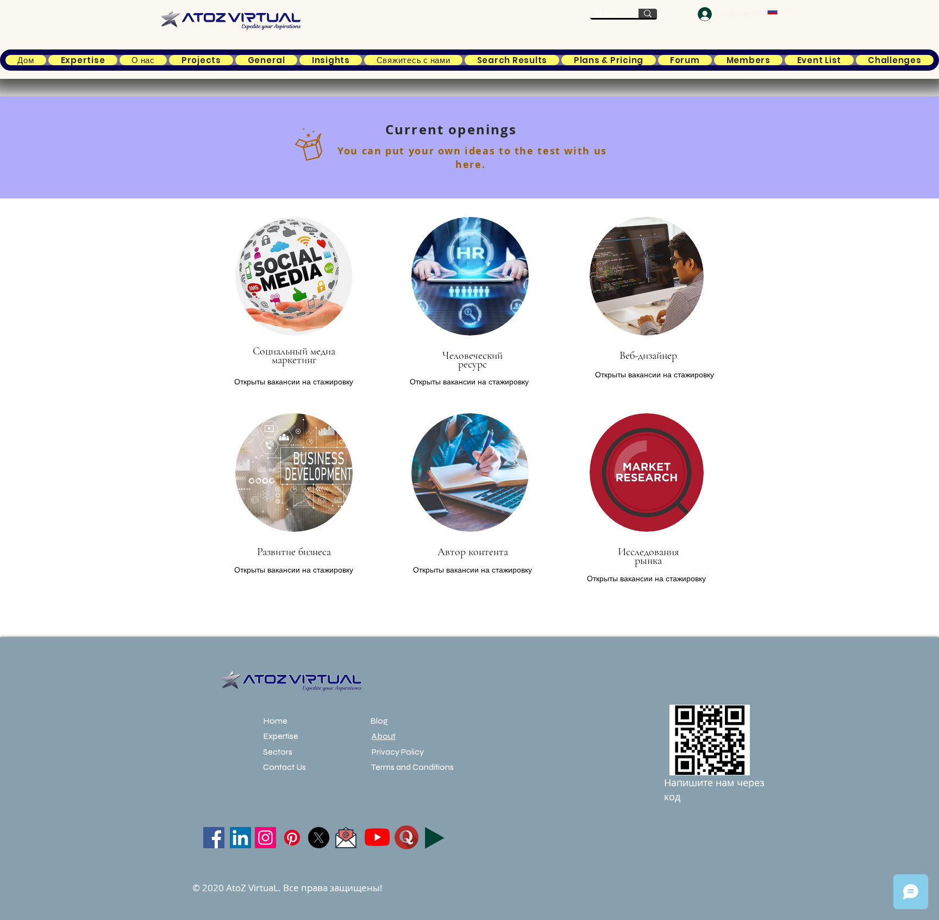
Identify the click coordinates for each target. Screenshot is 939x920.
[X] (318, 837)
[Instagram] (265, 837)
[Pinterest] (292, 837)
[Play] (435, 838)
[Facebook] (213, 837)
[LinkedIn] (240, 837)
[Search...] (647, 13)
